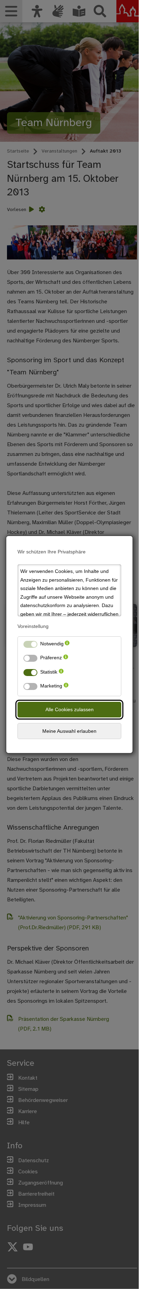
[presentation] (67, 645)
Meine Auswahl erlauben (69, 731)
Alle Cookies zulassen (69, 709)
